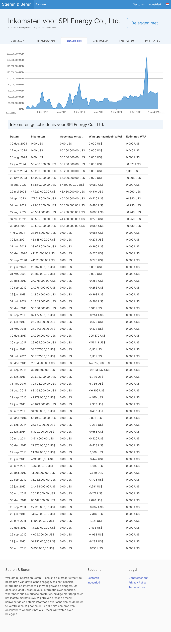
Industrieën (155, 4)
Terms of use (137, 587)
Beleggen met (144, 23)
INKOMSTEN (74, 40)
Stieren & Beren (17, 4)
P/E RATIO (152, 40)
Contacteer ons (138, 577)
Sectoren (138, 4)
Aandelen (41, 4)
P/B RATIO (126, 40)
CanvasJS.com (159, 113)
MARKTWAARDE (46, 40)
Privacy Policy (137, 582)
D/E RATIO (100, 40)
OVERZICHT (18, 40)
